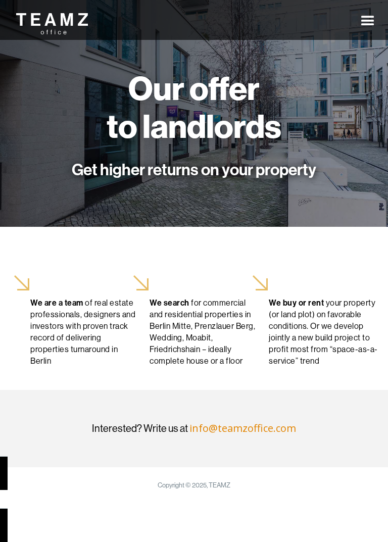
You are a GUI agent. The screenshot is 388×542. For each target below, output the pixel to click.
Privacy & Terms (186, 506)
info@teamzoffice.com (242, 428)
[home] (49, 23)
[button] (368, 20)
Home (139, 506)
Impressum (241, 506)
